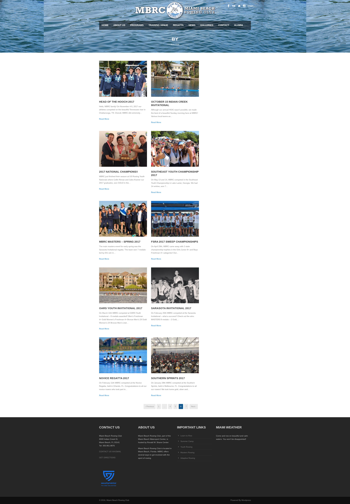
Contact (223, 25)
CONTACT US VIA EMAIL (110, 451)
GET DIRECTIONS (107, 457)
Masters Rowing (187, 452)
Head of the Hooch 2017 (116, 101)
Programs (137, 25)
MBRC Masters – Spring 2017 (119, 241)
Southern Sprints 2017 (168, 378)
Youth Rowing (186, 447)
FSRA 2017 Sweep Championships (174, 241)
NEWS (192, 25)
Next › (193, 406)
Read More (104, 119)
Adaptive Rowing (187, 458)
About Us (119, 25)
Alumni (238, 25)
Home (105, 25)
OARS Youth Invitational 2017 (120, 308)
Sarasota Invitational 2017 (171, 308)
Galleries (206, 25)
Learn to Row (186, 436)
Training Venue (158, 25)
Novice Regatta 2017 (114, 378)
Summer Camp (187, 441)
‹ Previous (149, 406)
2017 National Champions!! (118, 171)
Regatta (178, 25)
